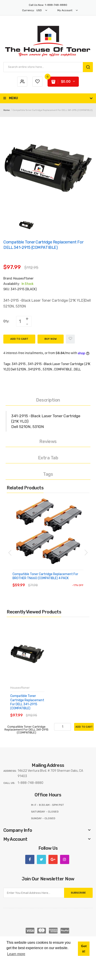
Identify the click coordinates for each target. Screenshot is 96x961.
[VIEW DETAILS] (44, 581)
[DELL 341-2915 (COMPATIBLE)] (26, 225)
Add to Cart (19, 338)
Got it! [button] (84, 948)
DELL (77, 369)
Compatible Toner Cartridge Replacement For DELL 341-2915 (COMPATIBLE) (27, 702)
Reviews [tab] (48, 441)
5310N (47, 369)
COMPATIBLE (63, 369)
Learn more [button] (16, 954)
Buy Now (50, 338)
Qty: (6, 321)
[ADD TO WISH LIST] (53, 581)
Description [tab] (48, 400)
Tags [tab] (48, 474)
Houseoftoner (23, 278)
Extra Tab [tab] (48, 457)
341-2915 (19, 364)
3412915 (34, 369)
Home (6, 110)
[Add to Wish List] (70, 339)
